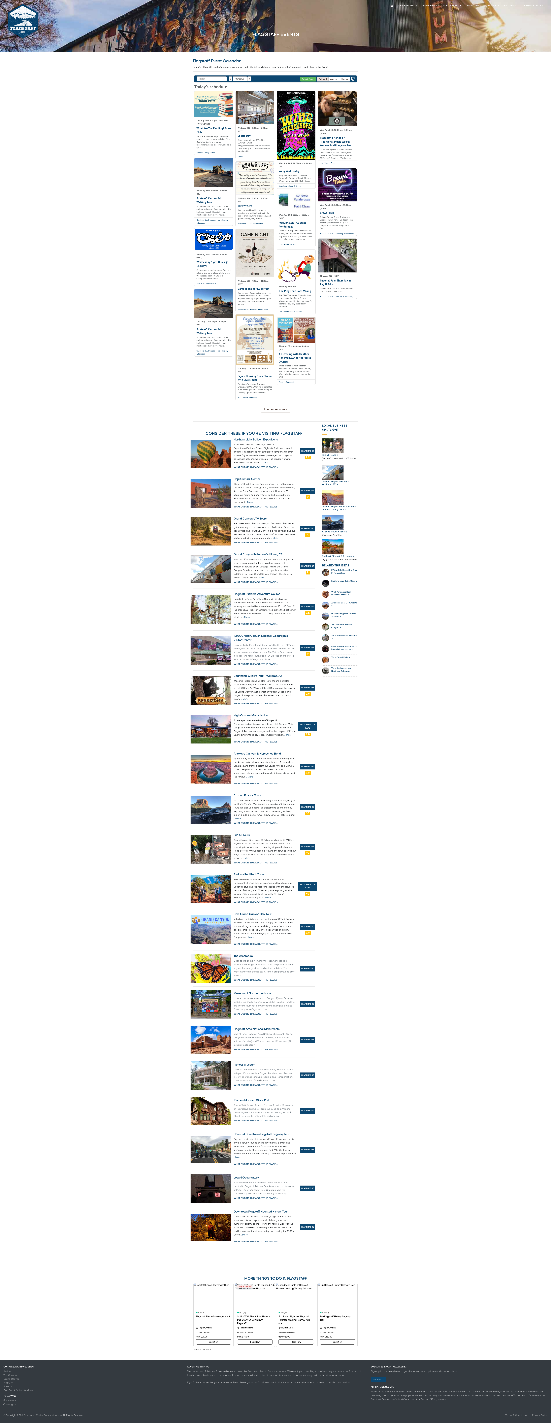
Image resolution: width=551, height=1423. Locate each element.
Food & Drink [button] (451, 6)
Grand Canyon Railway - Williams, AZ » (335, 483)
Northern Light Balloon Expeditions (256, 439)
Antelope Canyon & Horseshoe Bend (257, 754)
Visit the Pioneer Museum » (344, 637)
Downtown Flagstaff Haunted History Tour (261, 1212)
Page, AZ (8, 1383)
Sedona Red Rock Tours (249, 874)
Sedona (7, 1371)
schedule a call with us (338, 1383)
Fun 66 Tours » (330, 455)
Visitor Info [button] (511, 6)
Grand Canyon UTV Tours (250, 519)
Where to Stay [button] (406, 6)
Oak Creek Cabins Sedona (18, 1390)
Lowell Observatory (246, 1178)
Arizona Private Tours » (335, 532)
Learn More (307, 451)
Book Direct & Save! (308, 726)
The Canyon (10, 1375)
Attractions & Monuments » (344, 604)
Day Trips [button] (491, 6)
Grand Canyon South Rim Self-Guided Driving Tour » (339, 508)
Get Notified (378, 1379)
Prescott (8, 1387)
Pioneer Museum (244, 1065)
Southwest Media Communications (267, 1371)
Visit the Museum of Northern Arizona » (341, 669)
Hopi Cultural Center (247, 479)
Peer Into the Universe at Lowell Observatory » (344, 648)
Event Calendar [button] (533, 6)
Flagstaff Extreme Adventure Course (257, 594)
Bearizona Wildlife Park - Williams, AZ (258, 676)
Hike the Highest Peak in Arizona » (343, 615)
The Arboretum (243, 956)
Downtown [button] (473, 6)
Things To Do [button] (429, 6)
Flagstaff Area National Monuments (257, 1029)
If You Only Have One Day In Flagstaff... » (344, 571)
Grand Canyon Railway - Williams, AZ (258, 554)
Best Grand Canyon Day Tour (252, 914)
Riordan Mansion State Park (252, 1100)
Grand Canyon (11, 1379)
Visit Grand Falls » (340, 657)
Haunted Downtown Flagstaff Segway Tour (262, 1134)
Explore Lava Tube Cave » (344, 581)
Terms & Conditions (516, 1415)
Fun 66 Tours (242, 835)
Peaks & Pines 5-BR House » (338, 556)
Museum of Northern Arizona (252, 993)
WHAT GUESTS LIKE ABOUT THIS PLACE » (256, 467)
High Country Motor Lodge (251, 715)
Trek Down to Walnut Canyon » (341, 626)
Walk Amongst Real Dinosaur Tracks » (341, 593)
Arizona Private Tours (247, 795)
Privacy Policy (540, 1415)
